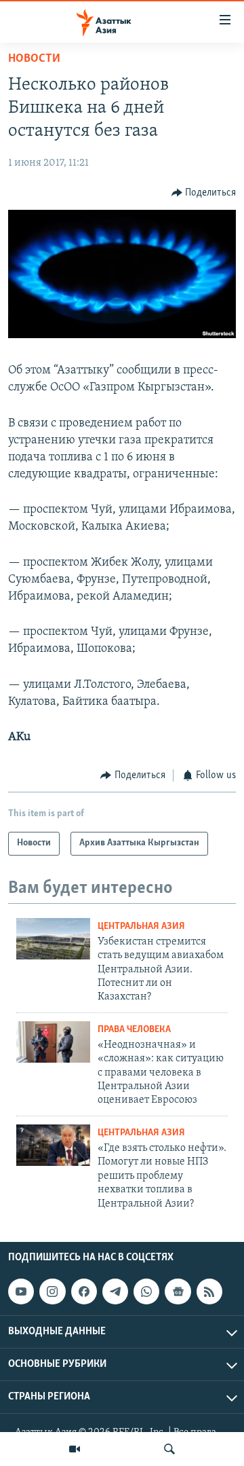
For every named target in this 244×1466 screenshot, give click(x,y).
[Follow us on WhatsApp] (146, 1291)
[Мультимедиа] (74, 1449)
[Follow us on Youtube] (21, 1291)
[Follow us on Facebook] (84, 1291)
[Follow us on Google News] (177, 1291)
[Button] (204, 193)
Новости (34, 59)
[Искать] (169, 1449)
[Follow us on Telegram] (115, 1291)
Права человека (134, 1030)
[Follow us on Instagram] (52, 1291)
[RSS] (209, 1291)
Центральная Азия (141, 926)
